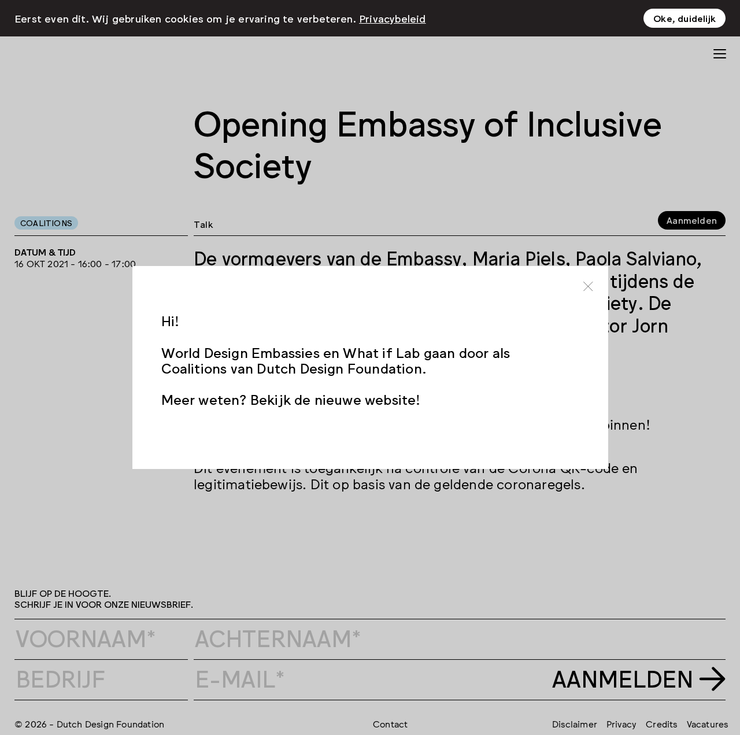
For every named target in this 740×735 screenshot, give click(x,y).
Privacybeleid (392, 18)
